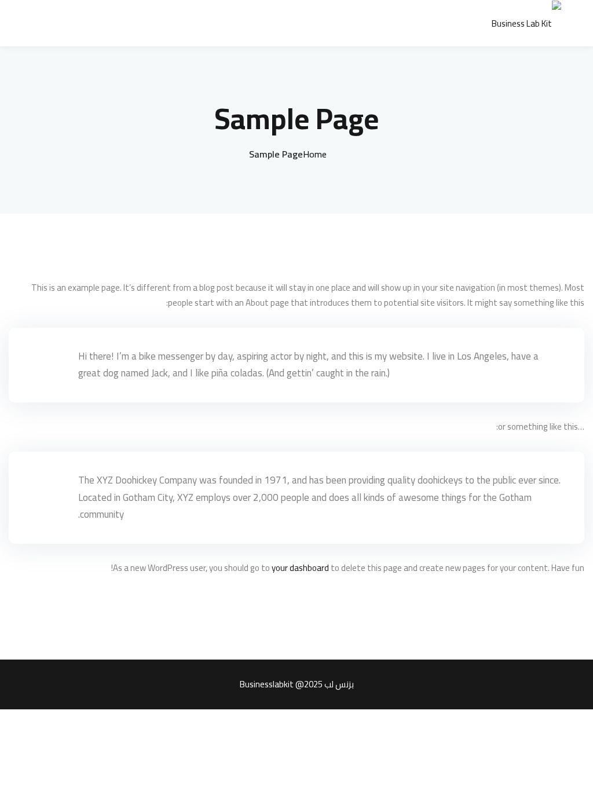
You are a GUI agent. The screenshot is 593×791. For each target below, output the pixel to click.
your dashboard (300, 567)
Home (315, 154)
